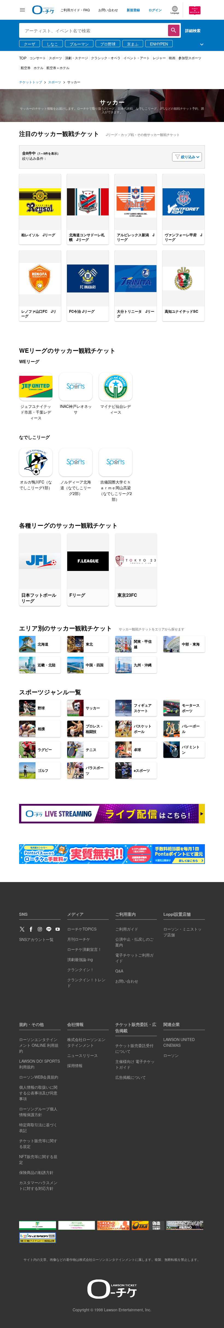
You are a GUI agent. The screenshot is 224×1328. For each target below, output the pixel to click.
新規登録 (133, 9)
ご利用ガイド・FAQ (75, 9)
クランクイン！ (80, 969)
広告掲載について (130, 1077)
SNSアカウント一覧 (36, 939)
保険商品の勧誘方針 (36, 1172)
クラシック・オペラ (105, 57)
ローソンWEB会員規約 (38, 1077)
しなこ (52, 44)
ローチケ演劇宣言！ (84, 949)
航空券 (26, 67)
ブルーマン (79, 44)
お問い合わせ (108, 9)
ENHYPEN (159, 44)
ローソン (171, 1055)
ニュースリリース (82, 1055)
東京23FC (127, 595)
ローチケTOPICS (81, 929)
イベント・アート (136, 57)
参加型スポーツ (189, 57)
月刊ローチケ (78, 939)
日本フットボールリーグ (38, 598)
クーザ (29, 44)
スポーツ (55, 57)
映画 (172, 57)
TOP (22, 58)
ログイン (155, 9)
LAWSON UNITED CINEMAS (179, 1042)
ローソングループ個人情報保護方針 (38, 1111)
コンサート (38, 57)
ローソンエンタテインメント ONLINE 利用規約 (38, 1045)
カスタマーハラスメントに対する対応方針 (38, 1185)
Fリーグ (77, 595)
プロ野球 (108, 44)
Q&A (119, 971)
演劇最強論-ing (80, 959)
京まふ (132, 44)
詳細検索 (193, 30)
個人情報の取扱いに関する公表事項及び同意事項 (38, 1092)
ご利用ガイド (126, 929)
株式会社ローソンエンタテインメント (86, 1042)
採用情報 (74, 1065)
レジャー (159, 57)
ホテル (38, 67)
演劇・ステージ (76, 57)
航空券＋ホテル (57, 67)
